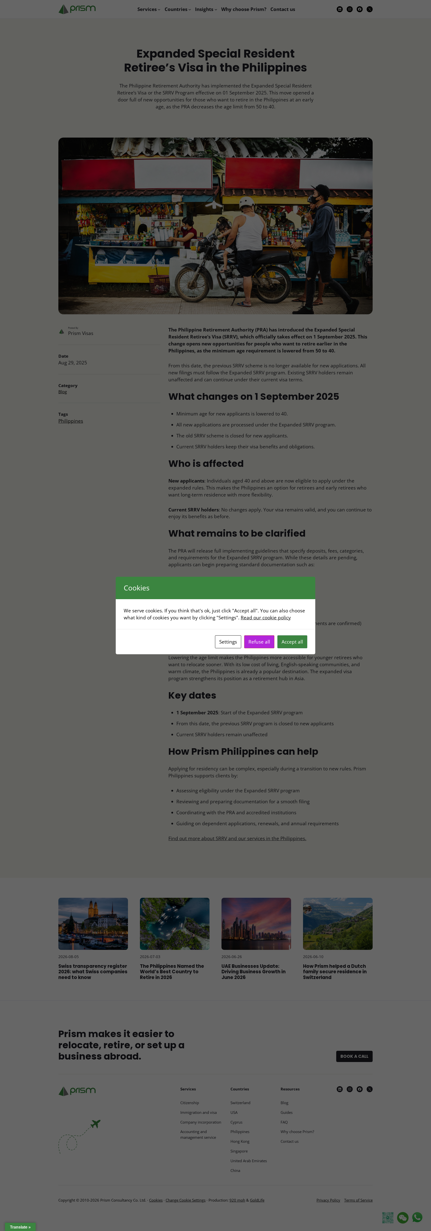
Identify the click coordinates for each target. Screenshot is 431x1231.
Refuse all (259, 642)
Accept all (292, 642)
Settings (228, 642)
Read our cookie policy (266, 617)
